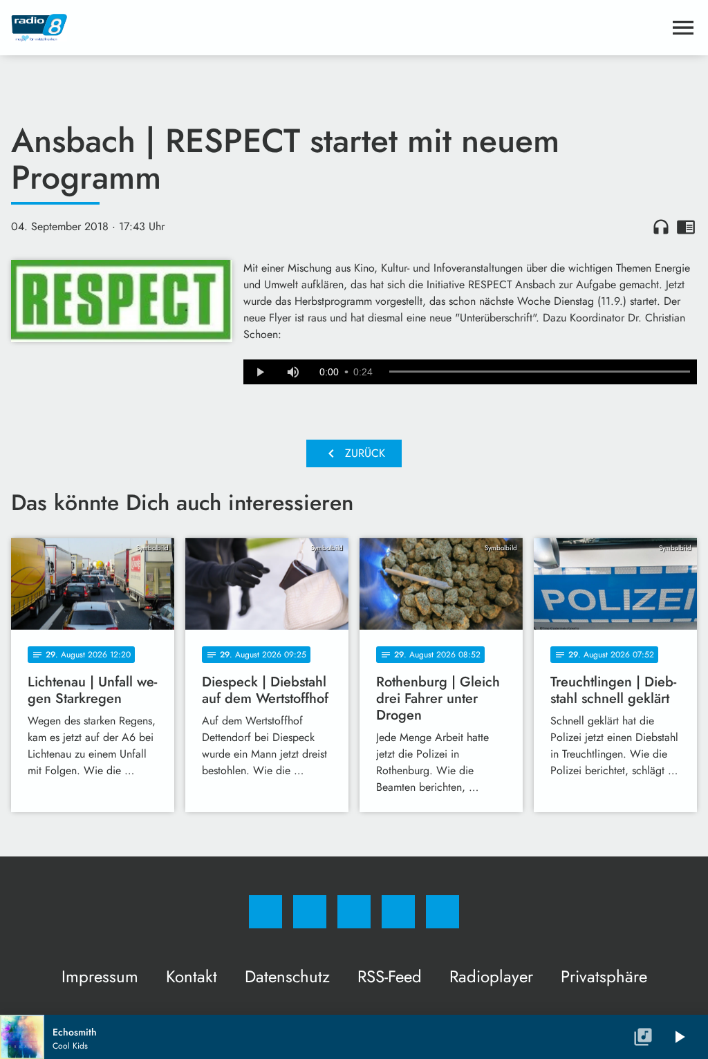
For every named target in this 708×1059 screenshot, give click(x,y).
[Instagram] (309, 911)
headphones (661, 226)
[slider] (539, 372)
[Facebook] (265, 911)
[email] (442, 911)
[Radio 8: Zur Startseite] (337, 27)
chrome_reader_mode (686, 226)
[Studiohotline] (398, 911)
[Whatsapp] (354, 911)
